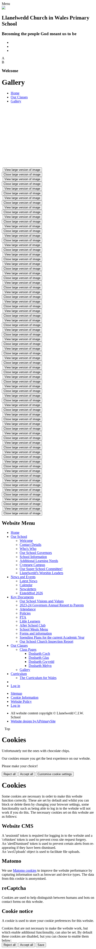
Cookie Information (24, 697)
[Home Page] (3, 8)
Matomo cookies (24, 870)
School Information (33, 557)
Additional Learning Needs (39, 561)
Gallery (16, 101)
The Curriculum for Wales (38, 678)
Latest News (28, 581)
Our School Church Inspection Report (46, 641)
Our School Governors (36, 553)
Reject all (10, 774)
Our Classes (19, 97)
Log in (15, 686)
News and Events (23, 577)
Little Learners (30, 621)
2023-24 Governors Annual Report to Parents (52, 605)
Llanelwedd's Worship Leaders (41, 573)
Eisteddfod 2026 (31, 593)
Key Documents (22, 597)
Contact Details (30, 545)
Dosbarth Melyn (40, 666)
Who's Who (28, 549)
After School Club (33, 625)
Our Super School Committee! (41, 569)
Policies (25, 613)
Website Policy (21, 701)
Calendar (26, 585)
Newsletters (28, 589)
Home (15, 93)
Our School (19, 536)
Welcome (26, 541)
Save (41, 945)
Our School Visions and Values (42, 601)
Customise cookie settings (55, 774)
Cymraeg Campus (32, 565)
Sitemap (16, 693)
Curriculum (19, 674)
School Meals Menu (34, 629)
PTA (23, 617)
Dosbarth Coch (39, 653)
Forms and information (36, 633)
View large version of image (22, 169)
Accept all (26, 774)
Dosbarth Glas (39, 657)
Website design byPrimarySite (33, 721)
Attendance (28, 609)
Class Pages (28, 649)
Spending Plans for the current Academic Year (52, 637)
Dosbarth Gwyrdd (41, 662)
